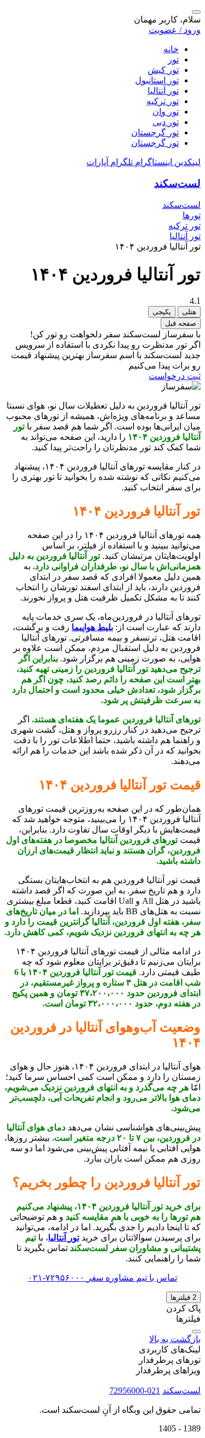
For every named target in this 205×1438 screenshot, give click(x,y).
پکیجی (162, 312)
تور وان (166, 111)
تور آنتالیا (163, 90)
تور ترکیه (163, 101)
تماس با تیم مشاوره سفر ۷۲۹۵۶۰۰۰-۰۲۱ (102, 1277)
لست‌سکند (177, 183)
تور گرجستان (155, 132)
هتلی (189, 312)
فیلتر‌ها (183, 1297)
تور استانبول (157, 80)
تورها (192, 215)
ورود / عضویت (175, 30)
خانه (171, 49)
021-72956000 (134, 1390)
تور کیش (163, 70)
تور (173, 59)
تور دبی (166, 122)
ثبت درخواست (175, 376)
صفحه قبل (180, 323)
